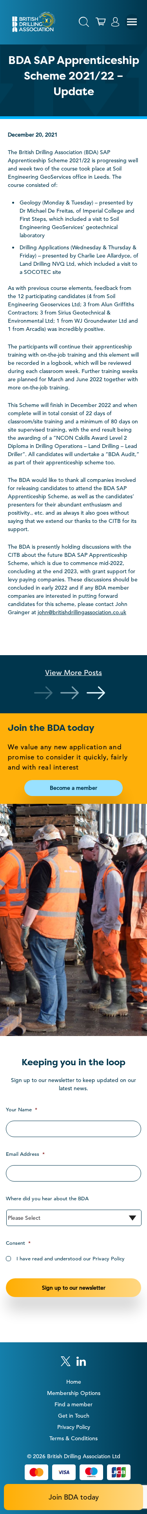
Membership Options (73, 1393)
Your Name (21, 1109)
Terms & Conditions (73, 1438)
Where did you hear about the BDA (47, 1198)
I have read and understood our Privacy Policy (70, 1258)
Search (84, 22)
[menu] (132, 22)
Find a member (73, 1404)
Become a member (73, 787)
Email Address (25, 1154)
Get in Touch (73, 1415)
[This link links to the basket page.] (100, 22)
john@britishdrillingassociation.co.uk (82, 612)
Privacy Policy (73, 1426)
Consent (18, 1243)
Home (73, 1381)
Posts (73, 672)
